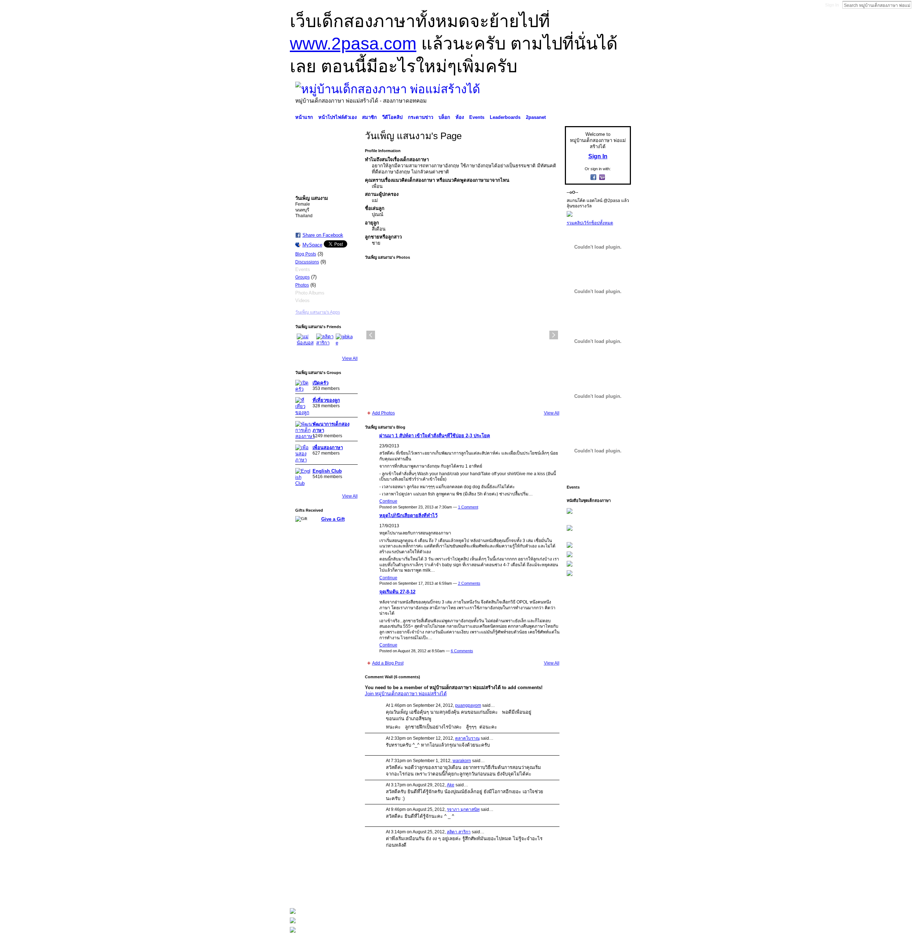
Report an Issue (577, 892)
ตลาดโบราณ (467, 738)
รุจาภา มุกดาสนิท (463, 809)
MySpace (312, 245)
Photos (302, 285)
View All (350, 358)
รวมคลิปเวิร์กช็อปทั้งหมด (590, 222)
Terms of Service (614, 892)
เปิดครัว (320, 383)
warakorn (462, 760)
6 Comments (462, 651)
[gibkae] (344, 342)
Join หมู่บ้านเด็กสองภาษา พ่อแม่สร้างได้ (406, 693)
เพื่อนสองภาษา (328, 447)
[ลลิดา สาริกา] (325, 342)
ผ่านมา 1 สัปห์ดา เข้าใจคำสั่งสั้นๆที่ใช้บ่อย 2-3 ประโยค (434, 435)
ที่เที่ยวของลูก (326, 400)
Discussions (307, 262)
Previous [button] (370, 335)
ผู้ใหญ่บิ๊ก (342, 892)
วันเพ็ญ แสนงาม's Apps (317, 312)
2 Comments (469, 583)
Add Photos (383, 413)
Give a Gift (333, 519)
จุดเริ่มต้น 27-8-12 (397, 591)
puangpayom (468, 705)
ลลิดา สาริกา (459, 831)
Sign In (832, 5)
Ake (450, 784)
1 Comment (468, 507)
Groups (302, 277)
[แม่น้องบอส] (305, 342)
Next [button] (553, 335)
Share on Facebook (322, 235)
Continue (388, 501)
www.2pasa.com (353, 43)
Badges (549, 892)
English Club (327, 471)
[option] (462, 335)
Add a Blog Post (388, 663)
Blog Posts (305, 254)
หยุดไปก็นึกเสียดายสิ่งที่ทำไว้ (408, 515)
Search (917, 4)
